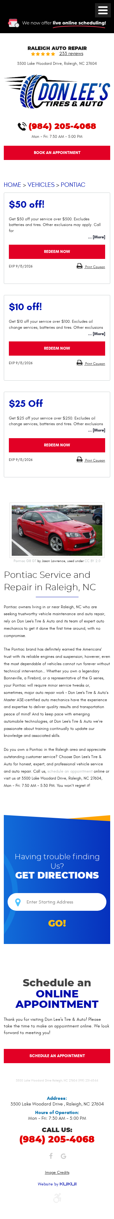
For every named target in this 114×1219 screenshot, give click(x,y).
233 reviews (71, 54)
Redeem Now (57, 251)
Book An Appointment (57, 152)
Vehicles (41, 184)
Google (63, 1157)
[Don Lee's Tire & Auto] (57, 107)
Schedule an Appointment (57, 1055)
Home (12, 184)
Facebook (50, 1157)
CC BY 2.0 (92, 561)
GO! (57, 923)
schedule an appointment (70, 771)
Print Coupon (94, 267)
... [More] (96, 237)
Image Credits (57, 1173)
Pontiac (73, 184)
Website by (57, 1184)
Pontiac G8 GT (25, 561)
